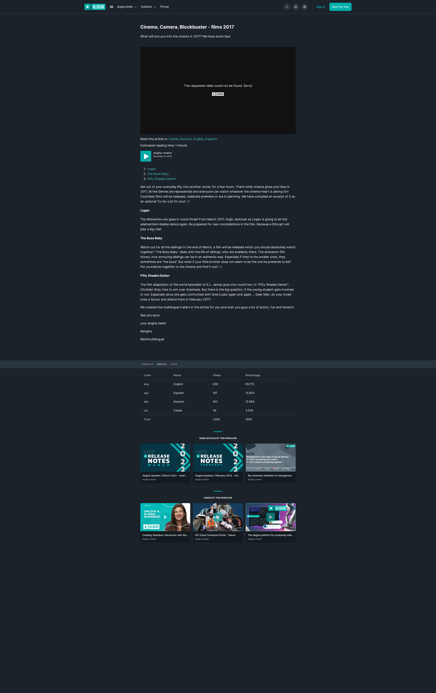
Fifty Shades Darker (161, 179)
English (198, 139)
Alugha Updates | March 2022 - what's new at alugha (172, 475)
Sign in (320, 7)
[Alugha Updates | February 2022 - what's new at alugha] (218, 470)
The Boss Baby (158, 174)
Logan (152, 169)
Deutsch (186, 139)
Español (211, 139)
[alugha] (94, 7)
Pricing (164, 6)
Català (173, 139)
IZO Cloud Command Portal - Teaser (215, 535)
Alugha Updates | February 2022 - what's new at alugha (227, 475)
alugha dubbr (125, 6)
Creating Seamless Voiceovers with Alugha (166, 535)
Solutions (146, 6)
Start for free (340, 7)
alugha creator (162, 152)
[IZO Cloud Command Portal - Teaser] (218, 530)
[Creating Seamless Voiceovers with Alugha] (165, 530)
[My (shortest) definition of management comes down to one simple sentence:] (271, 470)
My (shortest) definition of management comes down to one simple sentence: (291, 475)
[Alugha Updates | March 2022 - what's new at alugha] (165, 470)
